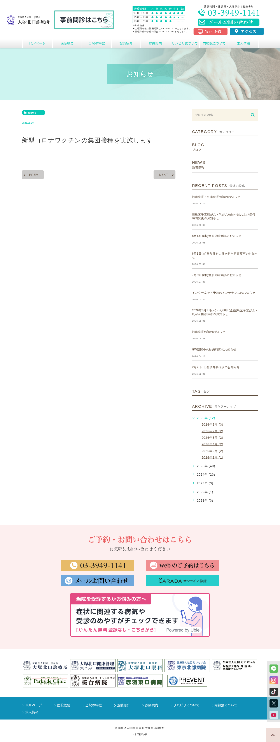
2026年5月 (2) (212, 437)
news (32, 112)
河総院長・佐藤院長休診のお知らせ (216, 196)
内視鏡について (225, 705)
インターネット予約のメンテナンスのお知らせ (224, 292)
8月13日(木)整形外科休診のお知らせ (217, 236)
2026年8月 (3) (212, 424)
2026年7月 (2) (212, 431)
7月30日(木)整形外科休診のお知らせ (217, 275)
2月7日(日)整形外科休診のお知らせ (216, 367)
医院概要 (63, 705)
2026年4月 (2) (212, 444)
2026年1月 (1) (212, 457)
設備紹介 (123, 705)
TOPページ (33, 705)
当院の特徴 (93, 705)
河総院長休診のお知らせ (208, 331)
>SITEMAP (140, 734)
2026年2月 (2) (212, 450)
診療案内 (151, 705)
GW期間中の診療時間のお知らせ (214, 349)
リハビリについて (186, 705)
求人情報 (31, 712)
